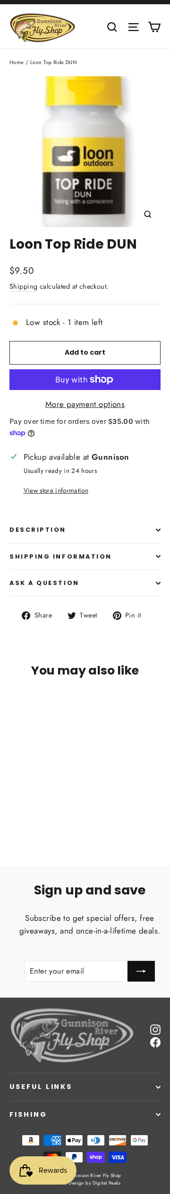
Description (37, 530)
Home (16, 62)
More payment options (85, 404)
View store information (56, 490)
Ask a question (44, 583)
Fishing (28, 1114)
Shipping (23, 286)
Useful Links (40, 1086)
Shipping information (60, 556)
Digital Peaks (107, 1182)
